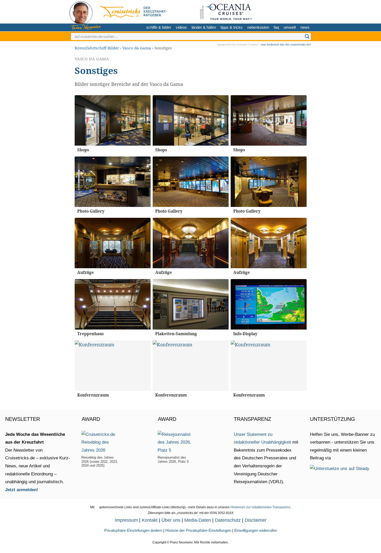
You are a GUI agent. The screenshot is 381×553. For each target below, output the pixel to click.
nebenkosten (258, 27)
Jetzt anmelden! (21, 489)
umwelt (290, 27)
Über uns (170, 520)
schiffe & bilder (158, 27)
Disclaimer (255, 520)
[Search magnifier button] (307, 36)
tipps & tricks (232, 27)
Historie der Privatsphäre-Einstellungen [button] (198, 530)
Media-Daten (197, 520)
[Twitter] (281, 11)
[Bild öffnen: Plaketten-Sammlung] (191, 304)
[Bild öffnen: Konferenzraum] (113, 365)
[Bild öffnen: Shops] (113, 120)
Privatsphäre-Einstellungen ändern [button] (133, 530)
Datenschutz (228, 520)
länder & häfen (204, 27)
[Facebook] (305, 11)
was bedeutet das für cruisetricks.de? (286, 44)
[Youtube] (297, 11)
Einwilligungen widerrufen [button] (255, 530)
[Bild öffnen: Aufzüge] (113, 243)
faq (276, 27)
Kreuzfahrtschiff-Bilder (97, 47)
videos (181, 27)
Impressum (126, 520)
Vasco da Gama (136, 47)
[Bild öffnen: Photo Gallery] (113, 181)
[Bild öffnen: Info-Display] (269, 304)
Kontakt (150, 520)
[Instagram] (289, 11)
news (304, 27)
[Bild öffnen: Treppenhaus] (113, 304)
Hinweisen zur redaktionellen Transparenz (260, 507)
